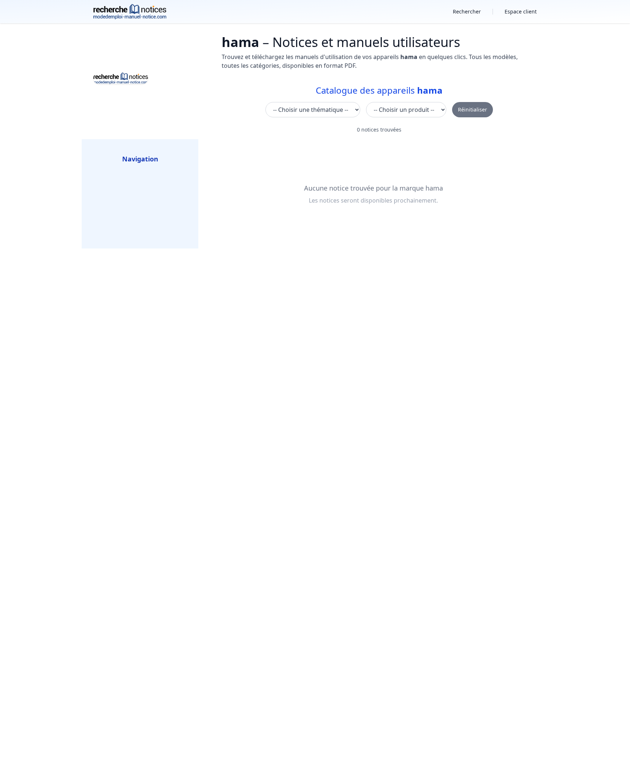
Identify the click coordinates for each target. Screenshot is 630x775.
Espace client (521, 11)
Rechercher (467, 11)
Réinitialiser (472, 109)
